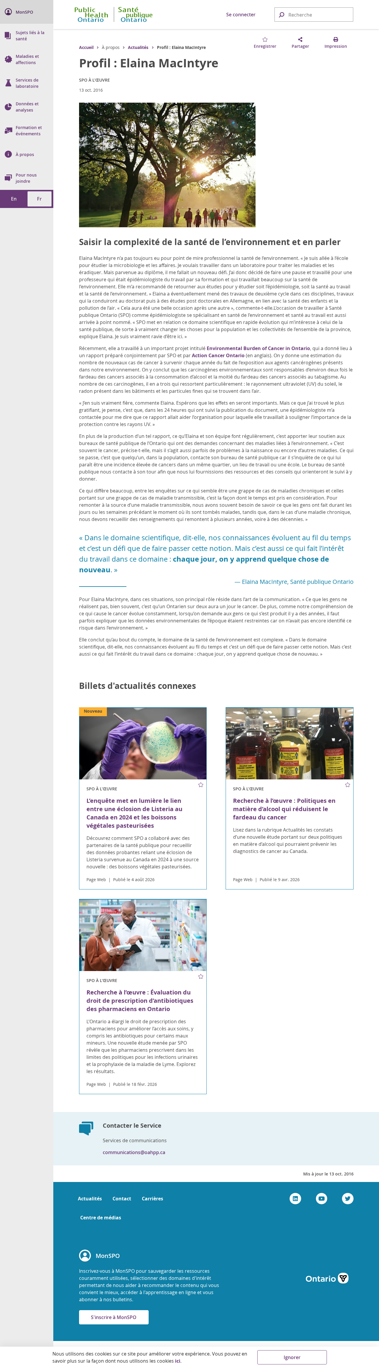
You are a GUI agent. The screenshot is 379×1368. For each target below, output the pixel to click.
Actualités (138, 47)
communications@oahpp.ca (134, 1152)
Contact (122, 1198)
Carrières (152, 1198)
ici (177, 1361)
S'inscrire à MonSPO (113, 1317)
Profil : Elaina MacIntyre (149, 63)
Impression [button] (336, 46)
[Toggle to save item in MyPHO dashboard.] (200, 785)
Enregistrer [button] (265, 46)
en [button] (14, 199)
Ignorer (292, 1357)
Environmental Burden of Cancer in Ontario (258, 348)
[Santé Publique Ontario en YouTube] (321, 1198)
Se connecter (241, 14)
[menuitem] (26, 12)
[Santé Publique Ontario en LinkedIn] (295, 1198)
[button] (281, 14)
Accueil (86, 47)
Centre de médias (100, 1217)
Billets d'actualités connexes (137, 686)
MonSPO (108, 1256)
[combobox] (314, 15)
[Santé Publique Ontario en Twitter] (348, 1198)
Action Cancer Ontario (218, 355)
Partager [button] (300, 46)
